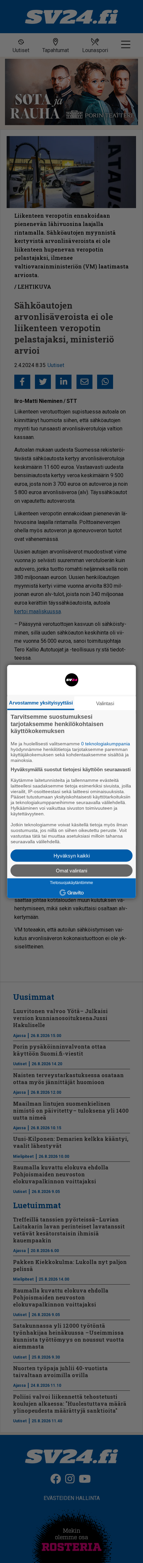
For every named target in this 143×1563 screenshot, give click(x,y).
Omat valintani (71, 870)
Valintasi (105, 703)
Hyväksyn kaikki (72, 855)
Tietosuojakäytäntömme (71, 882)
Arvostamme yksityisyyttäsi (41, 703)
